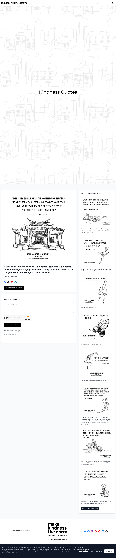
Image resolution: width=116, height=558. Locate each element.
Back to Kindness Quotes (14, 287)
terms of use (9, 553)
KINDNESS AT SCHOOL (65, 3)
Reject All (99, 551)
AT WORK (88, 3)
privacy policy (83, 551)
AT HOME (78, 3)
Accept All (109, 551)
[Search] (113, 3)
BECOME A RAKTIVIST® (102, 3)
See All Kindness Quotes (90, 508)
